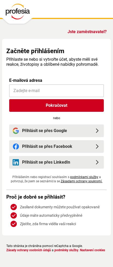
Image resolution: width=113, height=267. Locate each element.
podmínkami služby (84, 177)
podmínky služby (66, 250)
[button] (56, 105)
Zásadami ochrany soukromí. (81, 181)
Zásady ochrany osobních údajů (28, 250)
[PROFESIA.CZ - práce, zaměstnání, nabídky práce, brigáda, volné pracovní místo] (17, 13)
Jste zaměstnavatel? (87, 31)
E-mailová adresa (25, 80)
